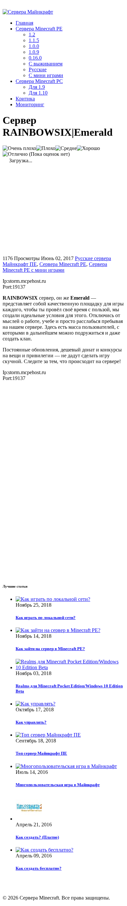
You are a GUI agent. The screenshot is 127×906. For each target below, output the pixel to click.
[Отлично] (15, 154)
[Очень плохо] (19, 148)
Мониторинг (30, 104)
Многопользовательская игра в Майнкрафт (58, 784)
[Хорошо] (88, 148)
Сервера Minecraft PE (39, 28)
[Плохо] (45, 148)
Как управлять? (31, 722)
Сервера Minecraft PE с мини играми (55, 267)
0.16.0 (35, 58)
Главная (24, 23)
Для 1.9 (37, 87)
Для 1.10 (38, 93)
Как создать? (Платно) (37, 837)
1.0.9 (34, 52)
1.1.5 (34, 40)
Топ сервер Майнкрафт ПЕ (41, 753)
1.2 (32, 34)
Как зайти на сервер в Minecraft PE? (50, 648)
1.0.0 (34, 46)
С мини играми (46, 75)
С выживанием (46, 63)
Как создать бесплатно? (39, 868)
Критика (25, 98)
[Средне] (66, 148)
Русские (38, 69)
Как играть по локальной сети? (46, 617)
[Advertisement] (57, 209)
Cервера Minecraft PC (39, 81)
